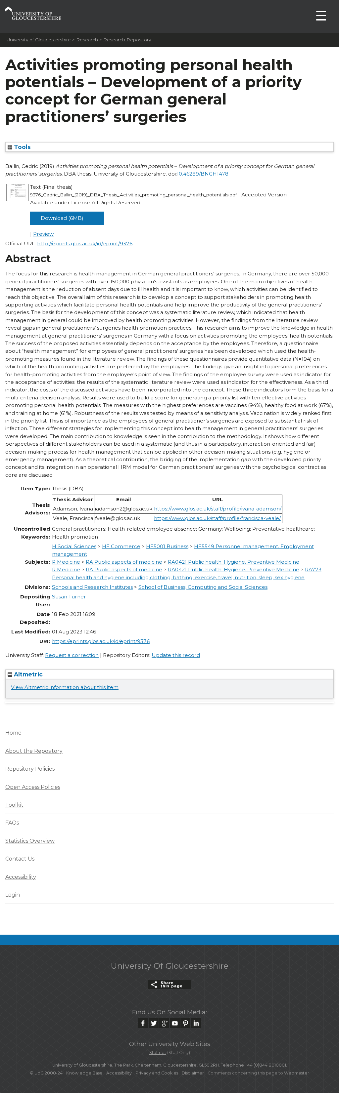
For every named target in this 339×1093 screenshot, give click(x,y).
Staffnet (157, 1052)
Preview (43, 234)
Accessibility (20, 877)
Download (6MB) (62, 218)
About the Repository (34, 751)
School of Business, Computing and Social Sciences (202, 587)
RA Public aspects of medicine (124, 562)
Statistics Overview (30, 841)
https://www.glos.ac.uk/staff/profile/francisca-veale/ (217, 518)
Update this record (176, 655)
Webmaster (296, 1073)
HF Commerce (121, 546)
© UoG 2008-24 (46, 1073)
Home (13, 733)
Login (12, 895)
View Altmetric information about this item (65, 687)
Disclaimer (193, 1073)
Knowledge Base (84, 1073)
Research (87, 39)
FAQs (12, 823)
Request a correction (72, 655)
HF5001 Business (167, 546)
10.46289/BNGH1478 (202, 174)
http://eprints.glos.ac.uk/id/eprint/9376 (84, 243)
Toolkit (14, 805)
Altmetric (27, 674)
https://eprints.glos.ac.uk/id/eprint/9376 (101, 641)
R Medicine (66, 562)
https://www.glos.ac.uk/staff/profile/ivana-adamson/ (217, 509)
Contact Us (19, 859)
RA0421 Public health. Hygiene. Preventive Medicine (233, 562)
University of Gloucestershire (39, 39)
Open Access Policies (32, 787)
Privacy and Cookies (156, 1073)
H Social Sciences (74, 546)
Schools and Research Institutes (92, 587)
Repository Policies (30, 769)
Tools (21, 146)
